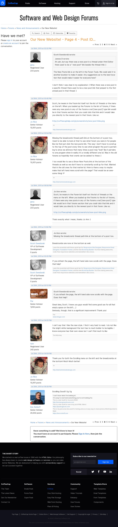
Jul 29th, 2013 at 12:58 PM (41, 227)
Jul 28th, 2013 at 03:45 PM (41, 98)
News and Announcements (27, 28)
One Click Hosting (54, 493)
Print (47, 33)
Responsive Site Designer (92, 247)
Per (31, 301)
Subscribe (59, 33)
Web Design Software (57, 514)
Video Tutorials (76, 493)
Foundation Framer (66, 250)
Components (99, 502)
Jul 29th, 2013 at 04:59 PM (41, 353)
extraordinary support (54, 463)
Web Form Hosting (54, 502)
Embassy (74, 498)
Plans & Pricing (53, 506)
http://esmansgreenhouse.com (63, 402)
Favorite (71, 33)
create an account (11, 43)
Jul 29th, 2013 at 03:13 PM (41, 285)
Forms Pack (28, 493)
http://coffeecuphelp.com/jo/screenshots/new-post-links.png (78, 121)
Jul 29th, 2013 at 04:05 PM (41, 320)
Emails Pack (28, 489)
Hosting (57, 3)
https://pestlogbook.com (61, 406)
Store (87, 3)
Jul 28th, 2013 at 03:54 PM (41, 133)
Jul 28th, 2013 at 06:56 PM (41, 185)
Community (75, 484)
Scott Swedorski (37, 243)
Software (42, 3)
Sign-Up (106, 462)
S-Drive (50, 489)
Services (51, 484)
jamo (32, 65)
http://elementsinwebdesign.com (64, 129)
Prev (97, 44)
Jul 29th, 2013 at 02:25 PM (41, 256)
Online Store (43, 514)
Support (72, 3)
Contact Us (5, 502)
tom (32, 343)
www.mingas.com (59, 317)
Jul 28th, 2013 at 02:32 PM (41, 48)
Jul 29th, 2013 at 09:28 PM (41, 387)
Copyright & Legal (84, 514)
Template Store (100, 484)
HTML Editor (46, 457)
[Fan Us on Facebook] (99, 471)
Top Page (15, 514)
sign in (10, 40)
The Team (5, 489)
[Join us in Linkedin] (111, 471)
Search (37, 33)
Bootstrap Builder (88, 250)
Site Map (103, 514)
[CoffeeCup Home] (13, 3)
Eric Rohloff (35, 407)
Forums (11, 28)
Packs (27, 3)
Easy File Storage (54, 498)
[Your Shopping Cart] (98, 3)
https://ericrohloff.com (60, 413)
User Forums (75, 502)
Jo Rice (33, 122)
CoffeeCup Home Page (29, 514)
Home (3, 28)
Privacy (95, 514)
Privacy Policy (67, 522)
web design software (31, 460)
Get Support (71, 514)
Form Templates (100, 498)
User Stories (75, 506)
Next (113, 44)
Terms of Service (80, 522)
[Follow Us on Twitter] (93, 471)
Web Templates (100, 489)
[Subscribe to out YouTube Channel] (105, 471)
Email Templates (100, 493)
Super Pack (28, 498)
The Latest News (7, 493)
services (47, 460)
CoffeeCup (5, 484)
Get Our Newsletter (8, 498)
